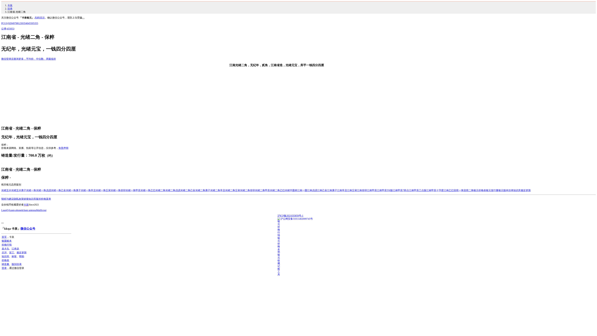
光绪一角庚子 (73, 190)
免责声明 (63, 148)
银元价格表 (480, 190)
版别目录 (17, 264)
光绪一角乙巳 (148, 190)
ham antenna (30, 210)
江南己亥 (322, 190)
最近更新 (526, 190)
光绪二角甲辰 (262, 190)
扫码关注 (40, 17)
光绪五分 (6, 190)
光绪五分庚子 (18, 190)
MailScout (41, 210)
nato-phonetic (17, 210)
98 (17, 23)
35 (24, 23)
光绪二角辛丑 (217, 190)
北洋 (4, 252)
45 (29, 23)
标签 (14, 256)
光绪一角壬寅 (103, 190)
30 (22, 23)
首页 (4, 237)
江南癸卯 (362, 190)
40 (27, 23)
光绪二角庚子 (202, 190)
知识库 (517, 190)
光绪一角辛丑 (88, 190)
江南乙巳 (449, 190)
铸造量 (5, 264)
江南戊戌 (312, 190)
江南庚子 (332, 190)
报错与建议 (7, 199)
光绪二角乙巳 (277, 190)
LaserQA (5, 210)
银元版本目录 (505, 190)
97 (14, 23)
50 (32, 23)
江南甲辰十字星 (435, 190)
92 (9, 23)
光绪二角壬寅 (232, 190)
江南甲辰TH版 (385, 190)
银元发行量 (492, 190)
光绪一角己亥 (58, 190)
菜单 (48, 199)
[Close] (83, 18)
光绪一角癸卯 (118, 190)
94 (12, 23)
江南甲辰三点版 (417, 190)
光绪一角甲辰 (133, 190)
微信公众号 (28, 228)
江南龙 (15, 248)
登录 (4, 268)
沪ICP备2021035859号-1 (290, 215)
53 (34, 23)
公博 (3, 28)
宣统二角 (469, 190)
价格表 (5, 260)
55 (37, 23)
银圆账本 (7, 241)
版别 (38, 199)
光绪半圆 (290, 190)
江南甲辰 (372, 190)
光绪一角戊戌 (43, 190)
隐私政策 (19, 199)
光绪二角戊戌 (172, 190)
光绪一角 (31, 190)
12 (19, 23)
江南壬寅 (352, 190)
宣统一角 (459, 190)
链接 (26, 199)
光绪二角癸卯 (247, 190)
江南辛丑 (342, 190)
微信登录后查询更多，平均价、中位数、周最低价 (28, 59)
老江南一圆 (301, 190)
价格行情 (7, 244)
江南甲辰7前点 (401, 190)
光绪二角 (160, 190)
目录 (9, 8)
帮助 (21, 256)
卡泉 (9, 5)
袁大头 (5, 248)
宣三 (11, 252)
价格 (43, 199)
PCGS (4, 23)
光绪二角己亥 (187, 190)
